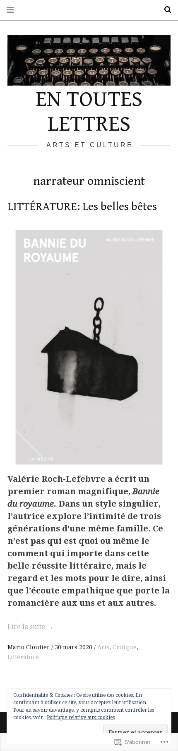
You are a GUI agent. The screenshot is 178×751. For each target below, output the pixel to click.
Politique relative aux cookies (81, 717)
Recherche (164, 9)
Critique (125, 647)
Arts (103, 647)
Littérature (23, 657)
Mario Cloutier (29, 647)
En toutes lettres (89, 111)
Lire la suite (30, 627)
